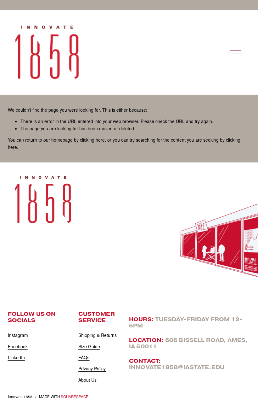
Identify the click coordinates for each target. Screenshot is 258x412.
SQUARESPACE (74, 396)
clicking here (92, 140)
